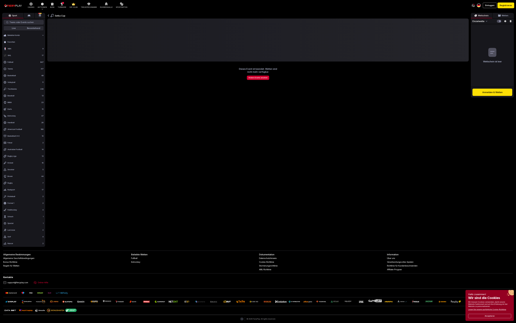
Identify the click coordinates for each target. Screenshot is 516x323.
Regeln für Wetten (11, 266)
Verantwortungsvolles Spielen (400, 262)
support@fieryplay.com (18, 282)
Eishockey (135, 262)
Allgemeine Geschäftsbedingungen (18, 258)
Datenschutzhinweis (268, 258)
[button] (42, 5)
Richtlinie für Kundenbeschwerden (402, 266)
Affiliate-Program (394, 269)
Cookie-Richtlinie (266, 262)
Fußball (134, 258)
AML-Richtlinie (265, 269)
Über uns (391, 258)
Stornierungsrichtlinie (268, 266)
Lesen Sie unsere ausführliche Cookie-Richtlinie (487, 309)
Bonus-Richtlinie (10, 262)
